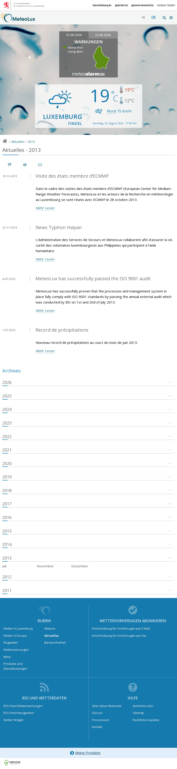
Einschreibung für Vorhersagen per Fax (119, 635)
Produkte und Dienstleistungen (15, 666)
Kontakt (97, 727)
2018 (7, 490)
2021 (7, 450)
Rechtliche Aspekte (146, 720)
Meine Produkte (87, 752)
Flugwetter (10, 642)
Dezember (79, 566)
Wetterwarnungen (16, 650)
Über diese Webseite (106, 706)
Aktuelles (18, 141)
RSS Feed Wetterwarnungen (23, 706)
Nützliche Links (143, 706)
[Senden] (40, 164)
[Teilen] (10, 164)
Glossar (97, 713)
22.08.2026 (74, 35)
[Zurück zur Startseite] (17, 20)
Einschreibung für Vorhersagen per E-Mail (121, 628)
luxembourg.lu (102, 5)
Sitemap (138, 713)
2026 (7, 382)
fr (143, 18)
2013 (31, 141)
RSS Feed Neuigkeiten (18, 713)
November (45, 566)
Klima (7, 657)
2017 (7, 504)
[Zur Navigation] (171, 18)
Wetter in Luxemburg (17, 628)
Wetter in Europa (15, 635)
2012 (7, 577)
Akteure (49, 628)
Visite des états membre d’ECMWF (72, 176)
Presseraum (100, 720)
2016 (7, 517)
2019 (7, 477)
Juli (4, 566)
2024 (7, 409)
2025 (7, 396)
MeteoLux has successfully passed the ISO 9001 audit (93, 278)
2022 (7, 436)
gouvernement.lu (142, 5)
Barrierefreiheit (55, 642)
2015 (7, 531)
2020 (7, 463)
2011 (7, 590)
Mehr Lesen (45, 208)
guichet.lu (121, 5)
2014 (7, 544)
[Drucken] (25, 164)
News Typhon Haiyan (58, 227)
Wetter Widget (13, 720)
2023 (7, 423)
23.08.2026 (103, 35)
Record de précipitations (61, 330)
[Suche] (164, 18)
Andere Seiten (166, 5)
